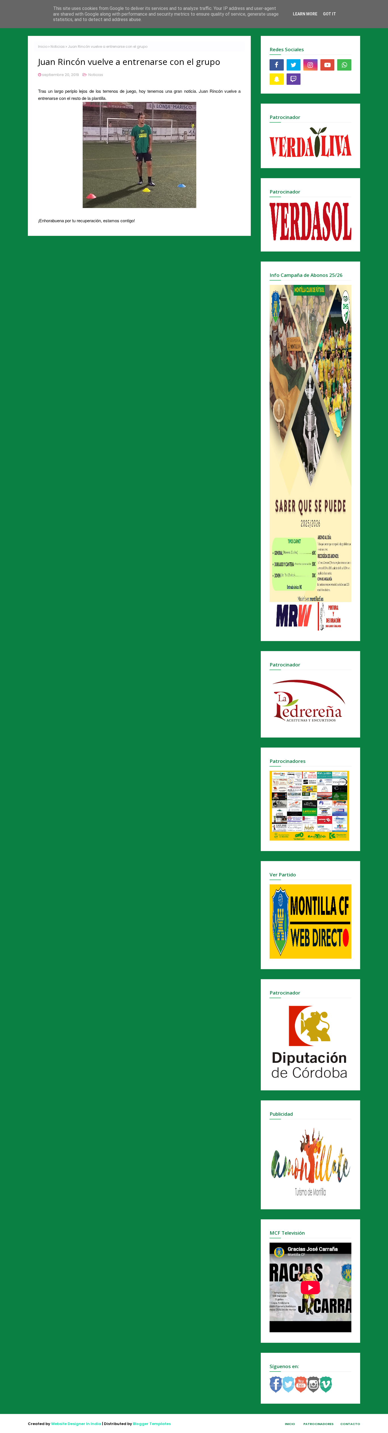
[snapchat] (277, 79)
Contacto (350, 1424)
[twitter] (294, 65)
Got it (329, 14)
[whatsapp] (344, 65)
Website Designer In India (76, 1423)
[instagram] (310, 65)
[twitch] (294, 79)
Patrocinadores (318, 1424)
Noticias (58, 46)
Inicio (42, 46)
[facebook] (277, 65)
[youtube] (327, 65)
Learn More (305, 14)
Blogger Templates (152, 1423)
